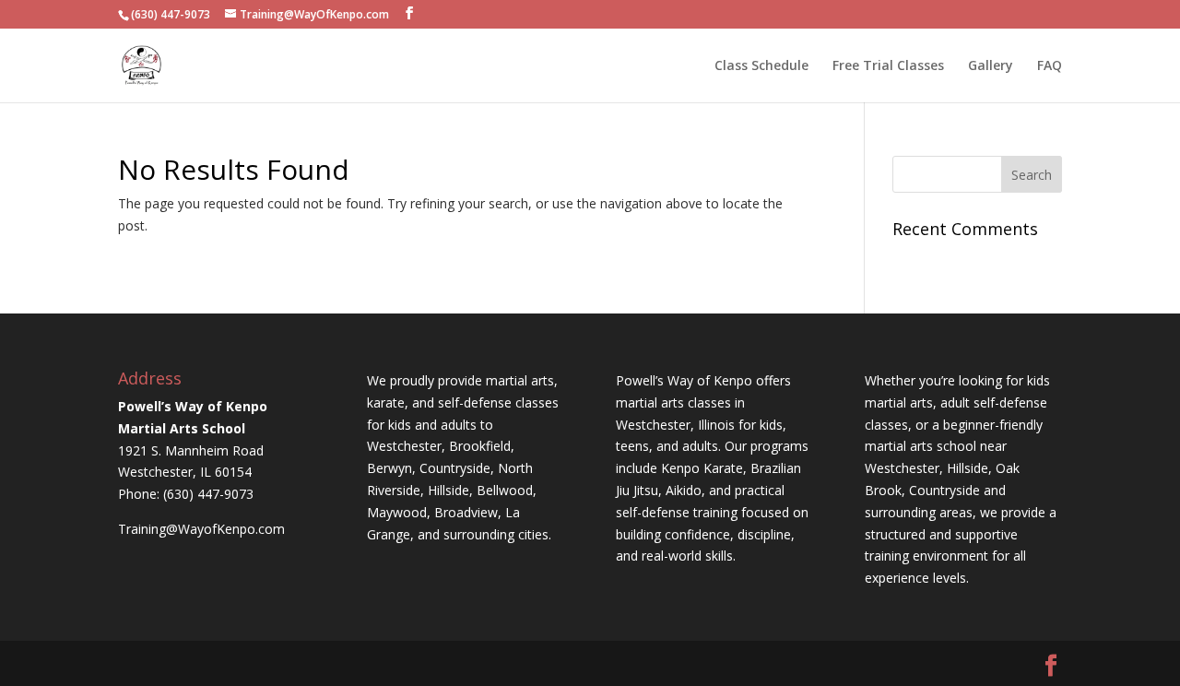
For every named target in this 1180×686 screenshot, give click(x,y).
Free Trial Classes (888, 66)
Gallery (990, 66)
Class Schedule (761, 66)
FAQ (1049, 66)
